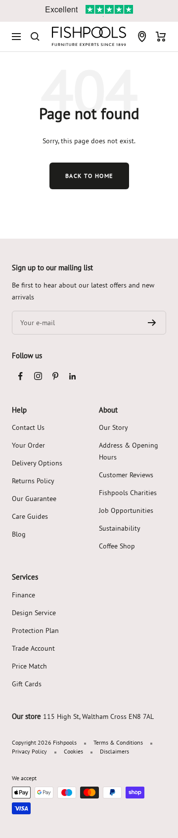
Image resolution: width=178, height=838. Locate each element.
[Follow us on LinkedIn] (72, 376)
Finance (23, 594)
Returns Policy (33, 480)
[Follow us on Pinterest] (55, 376)
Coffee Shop (117, 546)
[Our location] (142, 36)
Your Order (28, 445)
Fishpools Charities (128, 492)
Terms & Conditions (118, 742)
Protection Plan (35, 630)
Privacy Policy (29, 751)
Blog (19, 534)
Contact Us (28, 427)
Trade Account (33, 648)
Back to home (89, 175)
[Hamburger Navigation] (16, 36)
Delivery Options (37, 463)
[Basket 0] (161, 37)
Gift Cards (27, 683)
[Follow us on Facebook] (20, 376)
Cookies (73, 751)
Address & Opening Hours (128, 451)
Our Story (113, 427)
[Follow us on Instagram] (37, 376)
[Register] (152, 322)
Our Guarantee (34, 498)
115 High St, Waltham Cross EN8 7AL (98, 716)
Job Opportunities (126, 510)
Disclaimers (114, 751)
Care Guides (30, 516)
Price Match (29, 666)
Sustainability (119, 528)
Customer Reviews (126, 474)
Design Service (34, 612)
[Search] (35, 36)
